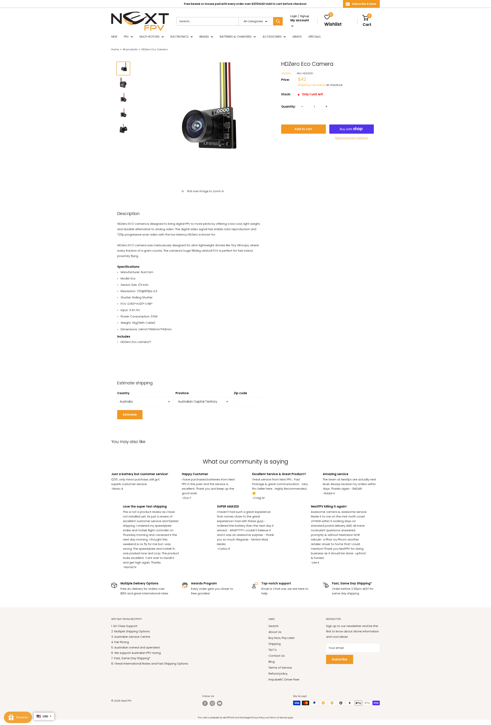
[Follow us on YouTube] (219, 703)
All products (130, 49)
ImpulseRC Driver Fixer (284, 679)
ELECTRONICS (180, 37)
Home (115, 49)
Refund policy (278, 673)
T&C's (273, 650)
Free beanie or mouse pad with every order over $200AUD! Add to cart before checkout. (245, 4)
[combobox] (207, 21)
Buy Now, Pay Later (282, 638)
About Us (275, 632)
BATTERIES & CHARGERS (236, 37)
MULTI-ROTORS (150, 37)
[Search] (278, 21)
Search (273, 626)
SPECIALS (314, 37)
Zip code (240, 393)
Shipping (275, 644)
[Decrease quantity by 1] (302, 106)
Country (123, 393)
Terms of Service (280, 668)
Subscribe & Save (364, 4)
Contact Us (277, 656)
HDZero (286, 73)
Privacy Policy (258, 717)
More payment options (351, 138)
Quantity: (288, 106)
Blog (272, 662)
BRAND (204, 37)
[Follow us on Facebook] (205, 703)
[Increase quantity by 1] (326, 106)
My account (299, 20)
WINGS (297, 37)
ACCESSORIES (272, 37)
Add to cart (303, 129)
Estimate (130, 415)
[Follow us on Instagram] (212, 703)
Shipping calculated (311, 85)
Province (182, 393)
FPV (126, 37)
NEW (114, 37)
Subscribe (339, 659)
